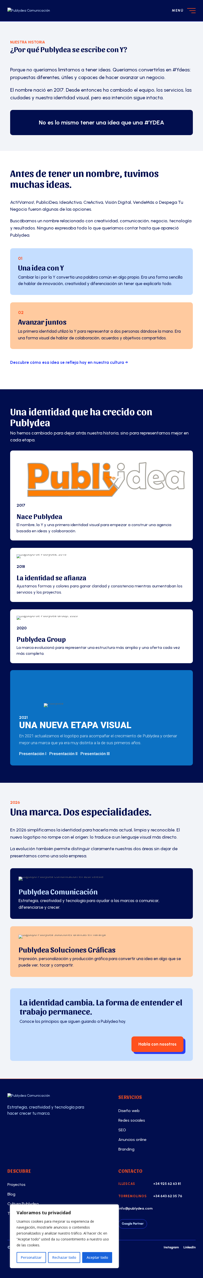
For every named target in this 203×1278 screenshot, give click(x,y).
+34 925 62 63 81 (167, 1184)
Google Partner (133, 1223)
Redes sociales (131, 1120)
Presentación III (95, 753)
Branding (126, 1149)
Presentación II (63, 753)
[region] (64, 1236)
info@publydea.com (135, 1208)
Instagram (171, 1247)
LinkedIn (189, 1247)
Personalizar (31, 1257)
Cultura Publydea (23, 1203)
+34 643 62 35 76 (167, 1196)
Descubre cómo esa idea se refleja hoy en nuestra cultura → (69, 362)
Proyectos (16, 1184)
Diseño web (129, 1110)
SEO (122, 1130)
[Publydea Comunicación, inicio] (37, 11)
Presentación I (32, 753)
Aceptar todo (97, 1257)
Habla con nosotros (157, 1044)
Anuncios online (132, 1139)
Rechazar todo (64, 1257)
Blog (11, 1194)
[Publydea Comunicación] (55, 1095)
